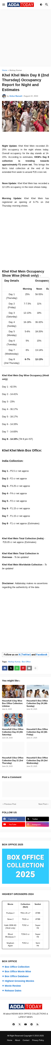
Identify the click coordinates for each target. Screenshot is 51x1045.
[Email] (29, 668)
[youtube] (25, 1024)
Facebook (41, 654)
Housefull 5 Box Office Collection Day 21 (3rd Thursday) (12, 760)
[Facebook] (4, 668)
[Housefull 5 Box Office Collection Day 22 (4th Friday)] (38, 720)
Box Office (26, 662)
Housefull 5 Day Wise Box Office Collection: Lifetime (12, 703)
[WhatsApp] (17, 668)
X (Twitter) (24, 654)
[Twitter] (11, 668)
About (17, 1040)
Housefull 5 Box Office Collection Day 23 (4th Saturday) (12, 732)
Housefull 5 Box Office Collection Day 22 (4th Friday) (37, 732)
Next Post (42, 804)
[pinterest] (31, 1024)
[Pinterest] (23, 668)
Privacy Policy (38, 1040)
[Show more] (35, 668)
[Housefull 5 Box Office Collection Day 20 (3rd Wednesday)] (38, 748)
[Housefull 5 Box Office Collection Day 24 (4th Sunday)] (38, 691)
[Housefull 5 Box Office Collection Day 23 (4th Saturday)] (13, 720)
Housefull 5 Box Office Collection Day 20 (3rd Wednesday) (37, 760)
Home (4, 70)
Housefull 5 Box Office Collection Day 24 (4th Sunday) (37, 703)
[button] (3, 4)
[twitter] (19, 1024)
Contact (26, 1040)
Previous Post (10, 804)
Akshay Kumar (15, 70)
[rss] (37, 1024)
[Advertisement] (25, 38)
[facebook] (13, 1024)
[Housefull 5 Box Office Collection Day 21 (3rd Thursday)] (13, 748)
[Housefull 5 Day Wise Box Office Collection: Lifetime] (13, 691)
